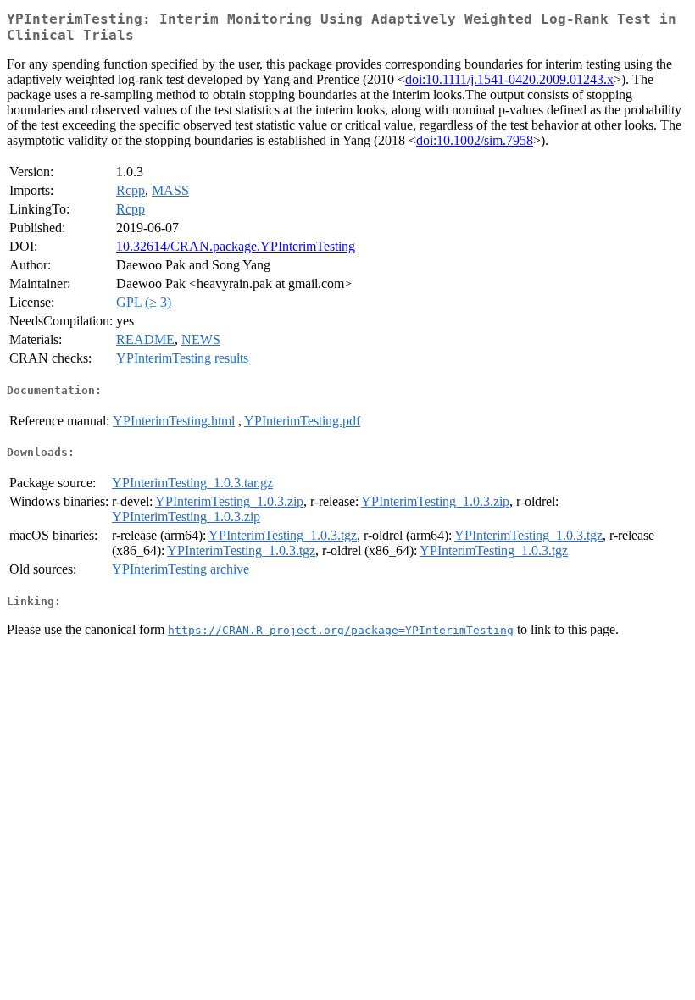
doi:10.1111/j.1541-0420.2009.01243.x (509, 79)
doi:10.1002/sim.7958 (474, 140)
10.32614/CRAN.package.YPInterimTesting (235, 246)
